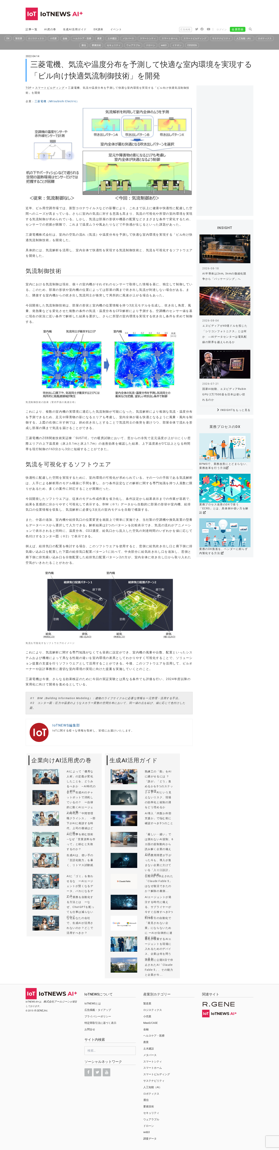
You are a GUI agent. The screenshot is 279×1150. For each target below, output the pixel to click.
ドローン (150, 45)
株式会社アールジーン (56, 1001)
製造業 (18, 38)
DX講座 (98, 29)
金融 (65, 38)
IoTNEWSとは (92, 1003)
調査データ (150, 1138)
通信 (83, 45)
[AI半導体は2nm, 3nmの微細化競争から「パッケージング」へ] (224, 248)
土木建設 (112, 38)
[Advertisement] (184, 14)
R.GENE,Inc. (41, 1010)
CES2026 (192, 45)
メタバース (128, 38)
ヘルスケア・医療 (82, 38)
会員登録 (238, 29)
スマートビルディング (195, 38)
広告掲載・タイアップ (97, 1009)
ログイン (222, 29)
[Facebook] (88, 1072)
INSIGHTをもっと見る (235, 410)
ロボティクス (265, 38)
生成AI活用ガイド (75, 29)
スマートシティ (148, 38)
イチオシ (176, 45)
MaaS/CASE (150, 1022)
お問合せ (89, 1029)
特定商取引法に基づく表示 (100, 1022)
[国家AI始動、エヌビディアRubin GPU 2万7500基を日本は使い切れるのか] (224, 364)
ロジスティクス (36, 38)
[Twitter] (97, 1072)
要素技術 (96, 45)
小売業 (53, 38)
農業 (99, 38)
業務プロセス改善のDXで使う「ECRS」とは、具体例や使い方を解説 (223, 508)
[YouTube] (106, 1072)
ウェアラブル (133, 45)
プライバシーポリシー (97, 1016)
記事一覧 (31, 29)
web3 (163, 45)
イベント (116, 29)
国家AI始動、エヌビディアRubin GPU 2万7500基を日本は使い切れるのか (224, 394)
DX (7, 38)
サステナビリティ (221, 38)
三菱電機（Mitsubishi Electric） (57, 101)
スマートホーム (170, 38)
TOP (29, 87)
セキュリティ (114, 45)
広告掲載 (185, 29)
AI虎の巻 (50, 29)
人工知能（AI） (244, 38)
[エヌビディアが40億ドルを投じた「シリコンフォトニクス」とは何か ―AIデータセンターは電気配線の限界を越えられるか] (224, 301)
